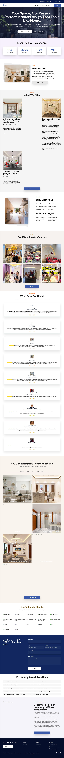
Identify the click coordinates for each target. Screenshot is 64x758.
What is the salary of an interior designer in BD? (46, 688)
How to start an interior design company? (46, 694)
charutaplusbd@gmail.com (54, 744)
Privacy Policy (25, 746)
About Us (44, 5)
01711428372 (52, 746)
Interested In (31, 650)
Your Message (31, 656)
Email (29, 645)
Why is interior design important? (17, 681)
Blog (49, 5)
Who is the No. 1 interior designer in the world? (17, 691)
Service (39, 5)
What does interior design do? (46, 681)
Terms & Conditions (25, 744)
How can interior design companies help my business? (17, 694)
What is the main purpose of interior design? (46, 691)
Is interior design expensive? (46, 684)
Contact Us (57, 5)
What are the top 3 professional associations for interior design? (17, 688)
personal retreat (45, 136)
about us (24, 747)
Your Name (30, 639)
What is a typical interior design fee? (17, 684)
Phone (46, 645)
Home (34, 5)
